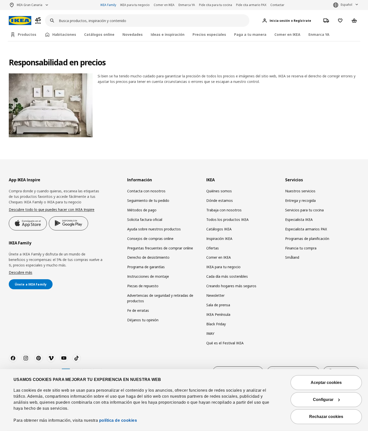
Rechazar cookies (326, 416)
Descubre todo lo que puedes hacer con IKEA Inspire (51, 209)
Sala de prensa (218, 305)
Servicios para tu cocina (304, 210)
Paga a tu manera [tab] (250, 34)
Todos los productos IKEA (227, 219)
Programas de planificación (307, 238)
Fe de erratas (138, 310)
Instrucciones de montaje (148, 276)
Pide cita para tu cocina (215, 5)
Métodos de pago (141, 210)
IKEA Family (108, 5)
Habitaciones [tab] (64, 34)
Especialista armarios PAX (306, 229)
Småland (292, 257)
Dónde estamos (219, 200)
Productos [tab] (27, 34)
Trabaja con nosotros (224, 210)
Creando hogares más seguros (231, 285)
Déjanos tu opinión (142, 320)
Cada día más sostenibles (227, 276)
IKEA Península (218, 314)
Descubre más (20, 272)
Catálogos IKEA (219, 229)
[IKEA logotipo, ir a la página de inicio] (20, 20)
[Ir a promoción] (44, 20)
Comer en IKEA (164, 5)
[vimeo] (51, 358)
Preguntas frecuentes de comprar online (160, 248)
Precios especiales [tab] (209, 34)
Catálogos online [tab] (99, 34)
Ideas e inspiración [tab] (168, 34)
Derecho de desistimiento (148, 257)
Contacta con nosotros (146, 191)
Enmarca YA (186, 5)
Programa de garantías (146, 266)
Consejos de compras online (150, 238)
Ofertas (212, 248)
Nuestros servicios (300, 191)
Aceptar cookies (326, 382)
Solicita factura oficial (144, 219)
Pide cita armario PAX (251, 5)
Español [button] (346, 5)
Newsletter (215, 295)
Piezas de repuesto (142, 285)
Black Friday (216, 324)
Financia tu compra (300, 248)
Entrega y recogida (300, 200)
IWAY (210, 333)
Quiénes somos (219, 191)
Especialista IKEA (299, 219)
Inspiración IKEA (219, 238)
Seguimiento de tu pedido (148, 200)
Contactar (277, 5)
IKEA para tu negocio (135, 5)
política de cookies (118, 420)
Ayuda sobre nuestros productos (154, 229)
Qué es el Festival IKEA (225, 343)
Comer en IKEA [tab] (287, 34)
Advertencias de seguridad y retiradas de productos (160, 298)
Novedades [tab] (132, 34)
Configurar (323, 399)
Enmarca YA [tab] (318, 34)
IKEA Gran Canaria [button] (29, 5)
